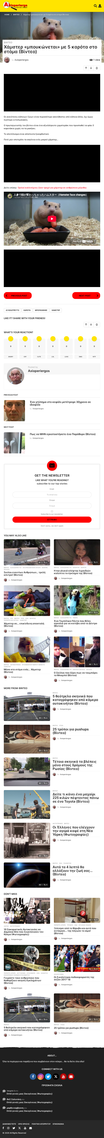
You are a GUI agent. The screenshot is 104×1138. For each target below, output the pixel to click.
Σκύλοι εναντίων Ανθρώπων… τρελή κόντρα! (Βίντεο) (24, 573)
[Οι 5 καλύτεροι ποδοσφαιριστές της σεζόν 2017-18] (77, 958)
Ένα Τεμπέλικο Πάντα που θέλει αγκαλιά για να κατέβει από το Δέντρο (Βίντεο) (75, 623)
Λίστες (6, 926)
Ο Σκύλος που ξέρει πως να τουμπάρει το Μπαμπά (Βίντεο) (75, 674)
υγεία (61, 725)
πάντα (75, 618)
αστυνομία (21, 973)
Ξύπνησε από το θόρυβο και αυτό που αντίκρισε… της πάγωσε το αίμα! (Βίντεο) (75, 931)
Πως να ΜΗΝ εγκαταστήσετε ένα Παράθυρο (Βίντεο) (63, 434)
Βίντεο (8, 42)
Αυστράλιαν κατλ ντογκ (32, 567)
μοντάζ (33, 618)
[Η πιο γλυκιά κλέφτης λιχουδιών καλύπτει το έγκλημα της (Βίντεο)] (77, 552)
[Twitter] (48, 1076)
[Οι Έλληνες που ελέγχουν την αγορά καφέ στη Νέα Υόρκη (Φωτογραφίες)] (27, 841)
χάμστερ (56, 310)
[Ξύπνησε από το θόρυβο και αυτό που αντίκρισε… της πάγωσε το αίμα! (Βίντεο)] (77, 910)
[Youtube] (63, 1076)
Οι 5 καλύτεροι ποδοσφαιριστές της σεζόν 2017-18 (74, 978)
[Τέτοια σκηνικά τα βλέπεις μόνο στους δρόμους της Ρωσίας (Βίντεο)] (27, 771)
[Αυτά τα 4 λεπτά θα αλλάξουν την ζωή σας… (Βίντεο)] (27, 875)
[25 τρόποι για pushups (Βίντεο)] (27, 739)
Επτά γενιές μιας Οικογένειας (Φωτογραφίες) (29, 1093)
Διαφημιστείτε (9, 1124)
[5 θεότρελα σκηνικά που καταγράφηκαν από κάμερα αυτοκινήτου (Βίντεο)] (27, 706)
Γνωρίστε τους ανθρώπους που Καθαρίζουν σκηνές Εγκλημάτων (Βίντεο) (22, 980)
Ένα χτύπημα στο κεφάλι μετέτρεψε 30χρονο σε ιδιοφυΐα (60, 403)
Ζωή (60, 863)
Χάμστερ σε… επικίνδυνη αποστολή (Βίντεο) (24, 624)
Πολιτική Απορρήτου (41, 1124)
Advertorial (59, 974)
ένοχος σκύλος (79, 669)
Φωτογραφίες (58, 823)
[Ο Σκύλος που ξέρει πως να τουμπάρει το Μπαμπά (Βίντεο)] (77, 651)
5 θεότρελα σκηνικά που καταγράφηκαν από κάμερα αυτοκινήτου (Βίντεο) (75, 699)
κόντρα (45, 567)
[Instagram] (40, 1076)
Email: (52, 489)
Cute (39, 357)
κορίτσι (83, 567)
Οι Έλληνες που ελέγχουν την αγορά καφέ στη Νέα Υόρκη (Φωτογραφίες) (74, 830)
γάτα (22, 618)
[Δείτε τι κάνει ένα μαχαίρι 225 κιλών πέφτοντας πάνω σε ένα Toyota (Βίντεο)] (27, 804)
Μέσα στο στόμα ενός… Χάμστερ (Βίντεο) (22, 670)
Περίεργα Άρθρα (60, 925)
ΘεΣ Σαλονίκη (14, 1099)
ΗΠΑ (38, 973)
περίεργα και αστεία (11, 620)
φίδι (75, 925)
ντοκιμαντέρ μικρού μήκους (33, 664)
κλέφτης (76, 567)
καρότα (27, 310)
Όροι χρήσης (24, 1124)
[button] (95, 5)
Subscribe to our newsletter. (52, 514)
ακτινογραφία (15, 664)
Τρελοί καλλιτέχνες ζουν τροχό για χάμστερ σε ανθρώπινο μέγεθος (52, 187)
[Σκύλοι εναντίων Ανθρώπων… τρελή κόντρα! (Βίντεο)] (27, 552)
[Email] (71, 1076)
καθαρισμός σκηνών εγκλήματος (17, 975)
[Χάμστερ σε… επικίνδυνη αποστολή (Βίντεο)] (27, 600)
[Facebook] (33, 1076)
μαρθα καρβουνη (15, 1108)
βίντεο (17, 618)
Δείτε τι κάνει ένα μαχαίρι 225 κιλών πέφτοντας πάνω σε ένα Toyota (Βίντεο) (76, 797)
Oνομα (52, 500)
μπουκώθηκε (41, 310)
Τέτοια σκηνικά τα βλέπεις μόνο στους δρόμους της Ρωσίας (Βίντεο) (75, 765)
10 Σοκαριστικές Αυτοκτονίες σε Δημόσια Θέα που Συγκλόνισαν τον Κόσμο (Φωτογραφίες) (24, 932)
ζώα (26, 618)
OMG (80, 357)
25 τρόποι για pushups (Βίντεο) (71, 731)
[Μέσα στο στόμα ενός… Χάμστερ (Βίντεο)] (27, 649)
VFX (11, 618)
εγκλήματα (31, 973)
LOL (53, 357)
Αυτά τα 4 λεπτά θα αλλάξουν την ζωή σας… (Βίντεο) (72, 870)
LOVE (66, 357)
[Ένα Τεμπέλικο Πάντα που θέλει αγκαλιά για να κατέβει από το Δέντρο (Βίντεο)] (77, 600)
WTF (94, 357)
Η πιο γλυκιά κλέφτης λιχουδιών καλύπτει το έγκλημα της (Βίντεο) (73, 572)
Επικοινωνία (58, 1124)
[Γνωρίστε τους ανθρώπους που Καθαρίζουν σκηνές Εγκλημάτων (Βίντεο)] (27, 958)
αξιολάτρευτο (12, 310)
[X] (56, 1076)
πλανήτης (67, 863)
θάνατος (44, 973)
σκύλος (7, 569)
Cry (25, 357)
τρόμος (70, 925)
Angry (10, 357)
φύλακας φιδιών (85, 925)
